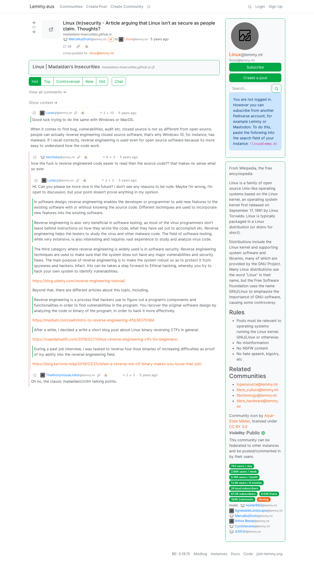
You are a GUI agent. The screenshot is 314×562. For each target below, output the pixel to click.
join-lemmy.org (270, 553)
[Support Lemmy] (148, 6)
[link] (78, 46)
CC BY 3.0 (238, 426)
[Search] (250, 6)
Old (102, 81)
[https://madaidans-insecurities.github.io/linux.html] (51, 29)
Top (47, 81)
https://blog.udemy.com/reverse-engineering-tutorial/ (78, 280)
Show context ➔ (43, 102)
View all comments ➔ (47, 92)
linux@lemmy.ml (102, 53)
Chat (119, 81)
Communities (71, 6)
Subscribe (255, 67)
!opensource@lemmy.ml (257, 384)
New (89, 81)
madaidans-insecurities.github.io (87, 34)
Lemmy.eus (42, 6)
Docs (235, 553)
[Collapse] (34, 112)
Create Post (96, 6)
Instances (219, 553)
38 (69, 46)
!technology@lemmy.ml (257, 395)
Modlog (264, 499)
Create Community (127, 6)
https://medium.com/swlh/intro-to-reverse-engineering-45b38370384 (93, 320)
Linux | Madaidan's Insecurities (66, 66)
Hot (35, 81)
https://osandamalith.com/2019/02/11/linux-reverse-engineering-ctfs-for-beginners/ (105, 339)
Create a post (255, 77)
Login (260, 6)
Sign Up (276, 6)
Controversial (68, 81)
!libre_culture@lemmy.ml (257, 389)
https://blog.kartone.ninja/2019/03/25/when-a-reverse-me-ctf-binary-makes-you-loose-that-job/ (117, 363)
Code (248, 553)
